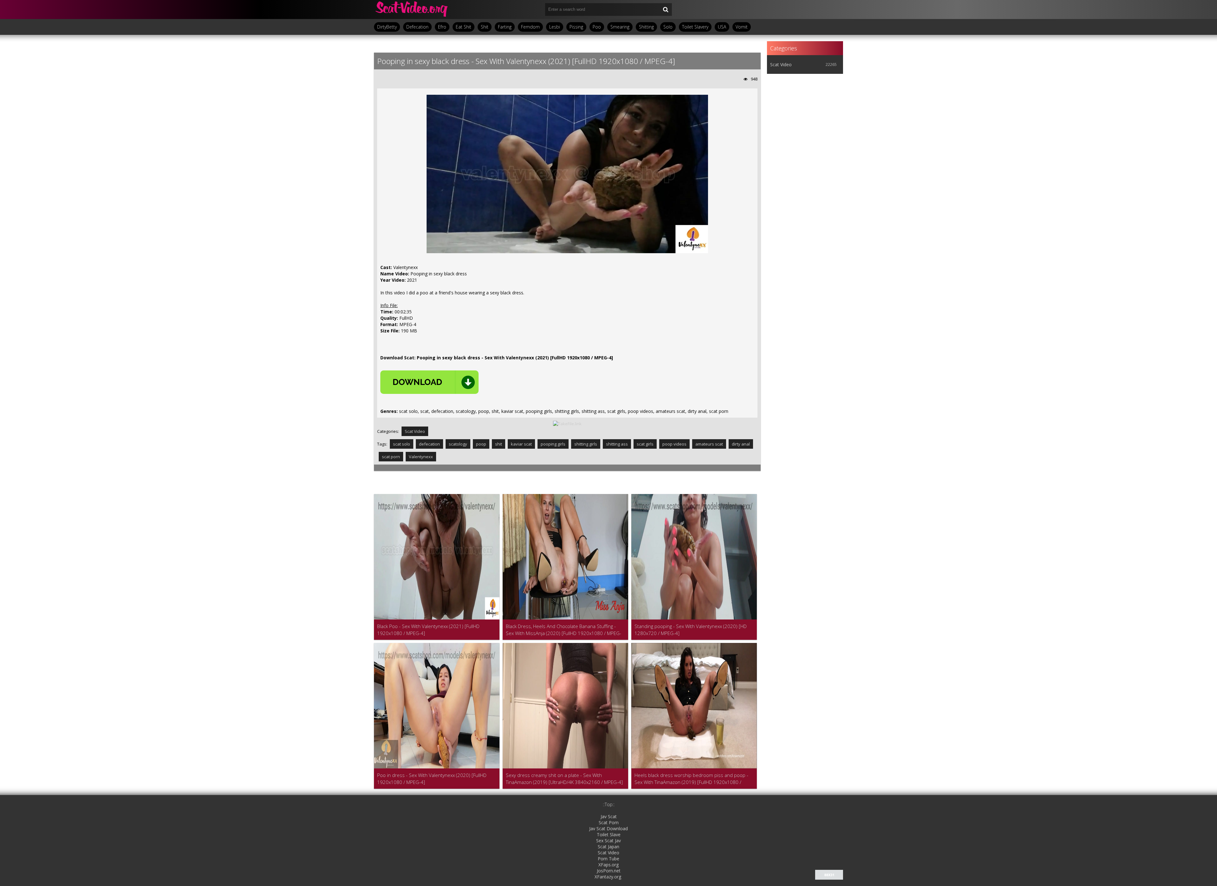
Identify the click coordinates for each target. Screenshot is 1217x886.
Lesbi (554, 27)
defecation (429, 444)
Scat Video (415, 431)
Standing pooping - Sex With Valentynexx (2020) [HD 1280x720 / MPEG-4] (690, 629)
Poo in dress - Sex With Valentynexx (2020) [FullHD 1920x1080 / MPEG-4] (431, 778)
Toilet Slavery (695, 27)
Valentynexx (421, 456)
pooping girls (553, 444)
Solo (668, 27)
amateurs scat (709, 444)
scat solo (401, 444)
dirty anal (741, 444)
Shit (484, 27)
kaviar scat (521, 444)
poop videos (674, 444)
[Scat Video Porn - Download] (412, 9)
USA (722, 27)
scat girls (645, 444)
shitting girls (585, 444)
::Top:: (609, 804)
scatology (458, 444)
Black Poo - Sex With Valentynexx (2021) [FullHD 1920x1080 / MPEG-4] (428, 629)
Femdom (530, 27)
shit (498, 444)
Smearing (619, 27)
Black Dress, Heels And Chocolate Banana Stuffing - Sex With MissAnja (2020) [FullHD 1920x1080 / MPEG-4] (563, 630)
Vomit (742, 27)
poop (481, 444)
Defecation (417, 27)
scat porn (391, 456)
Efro (442, 27)
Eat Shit (463, 27)
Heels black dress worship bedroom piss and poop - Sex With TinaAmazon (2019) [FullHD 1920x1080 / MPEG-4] (691, 779)
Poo (597, 27)
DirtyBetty (387, 27)
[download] (429, 382)
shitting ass (617, 444)
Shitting (646, 27)
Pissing (576, 27)
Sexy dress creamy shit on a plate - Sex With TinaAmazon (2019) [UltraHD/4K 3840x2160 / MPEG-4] (564, 778)
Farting (505, 27)
